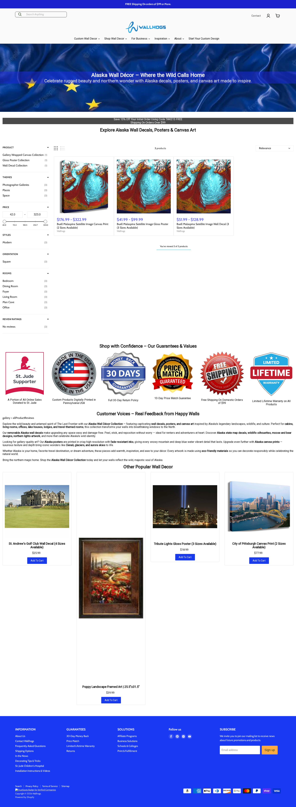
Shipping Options (24, 751)
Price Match (72, 741)
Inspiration (161, 38)
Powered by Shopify (24, 797)
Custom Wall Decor (86, 38)
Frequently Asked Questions (30, 746)
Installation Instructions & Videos (32, 770)
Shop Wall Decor (114, 38)
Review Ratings (12, 319)
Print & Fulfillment (127, 751)
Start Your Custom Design (204, 38)
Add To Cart (37, 560)
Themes (7, 177)
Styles (7, 235)
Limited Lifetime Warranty (80, 746)
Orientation (10, 254)
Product (8, 147)
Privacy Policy (32, 786)
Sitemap (65, 786)
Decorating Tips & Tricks (27, 760)
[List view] (62, 148)
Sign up (269, 750)
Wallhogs (61, 231)
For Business (139, 38)
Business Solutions (127, 741)
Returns (70, 751)
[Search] (19, 14)
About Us (20, 736)
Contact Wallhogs (24, 741)
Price (6, 207)
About (178, 38)
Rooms (7, 273)
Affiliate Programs (127, 736)
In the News (21, 756)
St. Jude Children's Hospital (29, 765)
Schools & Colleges (128, 746)
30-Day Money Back (77, 736)
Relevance (265, 148)
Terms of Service (50, 786)
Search (18, 786)
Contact (256, 15)
